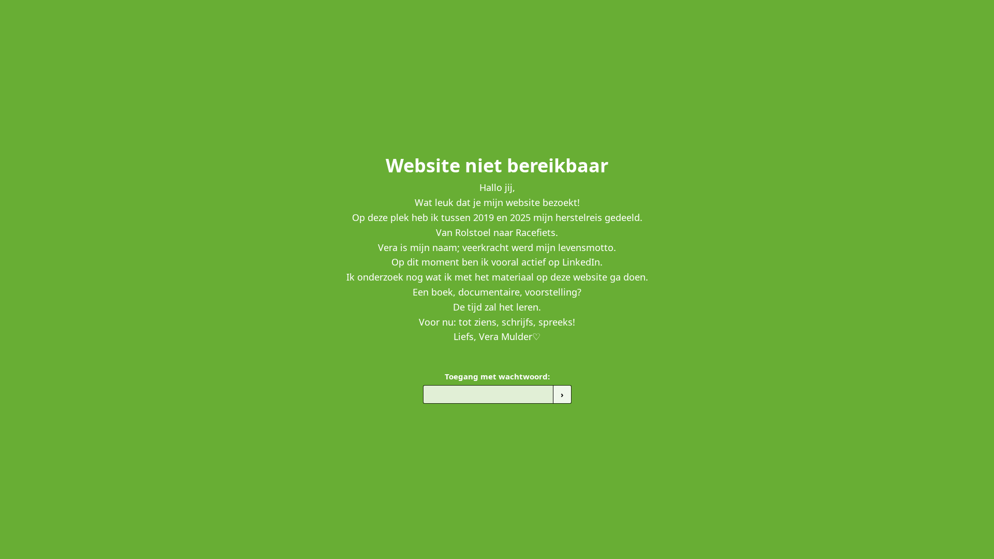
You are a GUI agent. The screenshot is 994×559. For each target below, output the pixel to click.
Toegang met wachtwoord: (497, 376)
